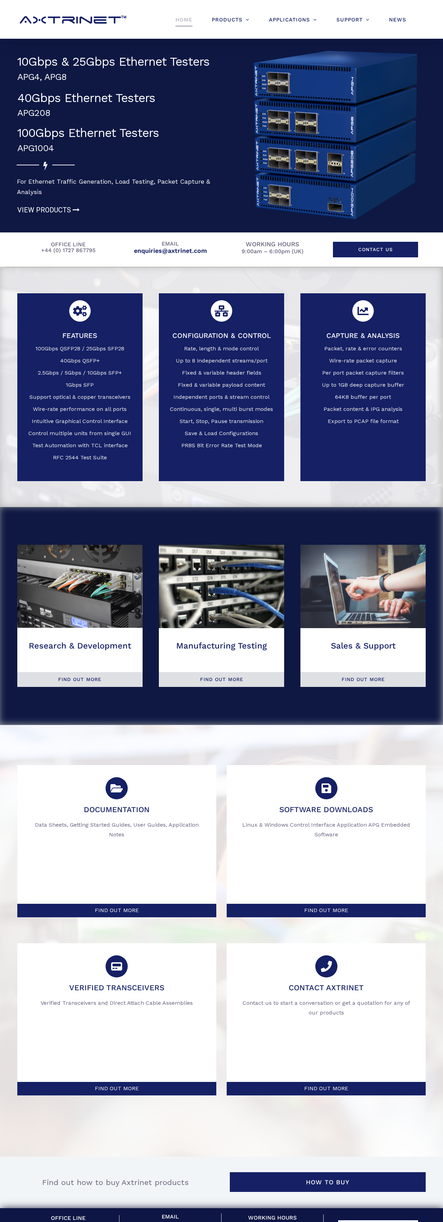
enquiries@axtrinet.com (170, 250)
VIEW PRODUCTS (45, 210)
